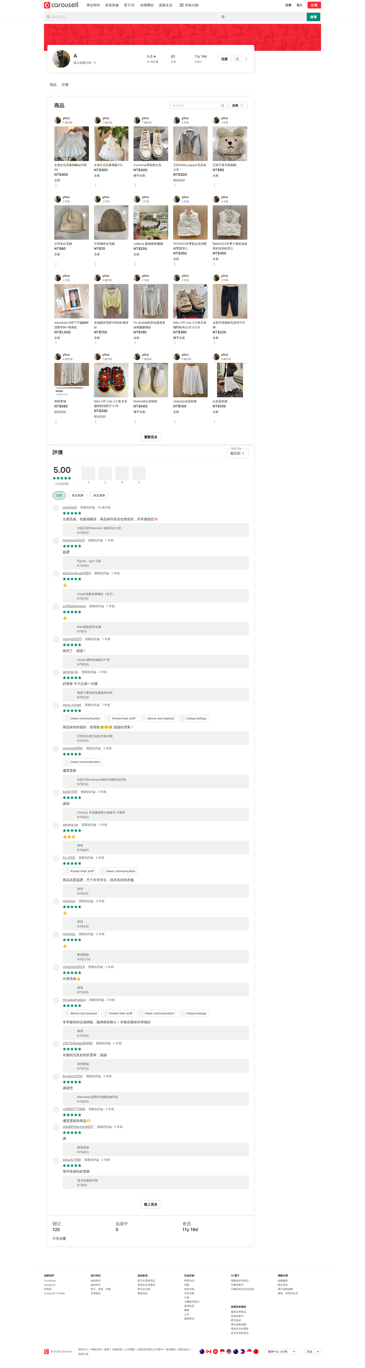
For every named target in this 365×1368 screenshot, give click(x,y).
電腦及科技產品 (240, 1280)
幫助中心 (83, 1349)
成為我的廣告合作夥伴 (150, 1349)
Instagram (50, 1284)
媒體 (106, 1349)
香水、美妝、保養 (101, 1289)
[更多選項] (246, 59)
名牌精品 (96, 1293)
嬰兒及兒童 (144, 1289)
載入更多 (151, 1204)
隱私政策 (184, 1349)
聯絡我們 (96, 1349)
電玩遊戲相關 (238, 1324)
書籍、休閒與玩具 (288, 1293)
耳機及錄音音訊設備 (242, 1289)
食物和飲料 (237, 1316)
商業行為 (83, 1354)
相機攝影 (283, 1280)
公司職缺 (130, 1349)
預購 (186, 1284)
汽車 (186, 1297)
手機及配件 (237, 1284)
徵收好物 (189, 1289)
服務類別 (189, 1318)
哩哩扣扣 (189, 1280)
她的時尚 (96, 1284)
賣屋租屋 (189, 1305)
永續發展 (117, 1349)
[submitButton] (313, 17)
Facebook (50, 1280)
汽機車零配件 (191, 1301)
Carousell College (54, 1293)
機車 (186, 1310)
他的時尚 (96, 1280)
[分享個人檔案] (237, 59)
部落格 (48, 1289)
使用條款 (171, 1349)
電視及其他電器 (146, 1284)
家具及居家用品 (146, 1280)
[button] (85, 62)
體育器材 (236, 1320)
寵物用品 (143, 1293)
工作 (186, 1314)
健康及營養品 (238, 1311)
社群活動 (189, 1293)
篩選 (235, 105)
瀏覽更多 (151, 437)
